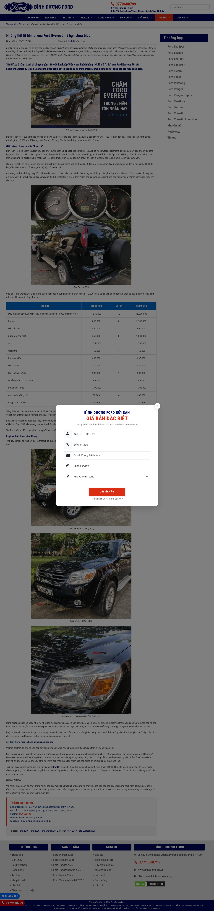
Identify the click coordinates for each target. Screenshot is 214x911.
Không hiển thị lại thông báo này (107, 498)
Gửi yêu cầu (107, 491)
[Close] (157, 406)
